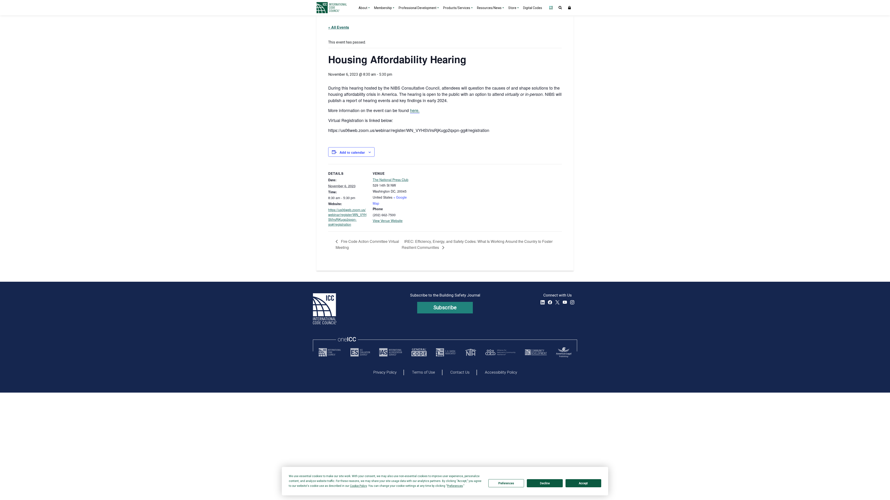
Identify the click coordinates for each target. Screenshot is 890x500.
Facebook (550, 302)
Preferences (506, 483)
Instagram (572, 302)
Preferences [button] (455, 486)
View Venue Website (388, 220)
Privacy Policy (385, 372)
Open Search (560, 7)
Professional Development (417, 8)
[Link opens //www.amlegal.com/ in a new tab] (563, 352)
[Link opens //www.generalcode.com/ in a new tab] (419, 352)
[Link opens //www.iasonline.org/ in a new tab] (390, 352)
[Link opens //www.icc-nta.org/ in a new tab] (470, 352)
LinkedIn (542, 302)
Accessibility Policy (501, 372)
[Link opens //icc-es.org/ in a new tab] (360, 352)
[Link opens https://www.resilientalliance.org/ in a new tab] (500, 352)
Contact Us (460, 372)
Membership (383, 8)
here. (415, 110)
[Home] (334, 7)
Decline (545, 483)
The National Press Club (390, 179)
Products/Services (456, 8)
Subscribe (445, 307)
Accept (583, 483)
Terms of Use (423, 372)
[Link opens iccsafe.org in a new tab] (330, 352)
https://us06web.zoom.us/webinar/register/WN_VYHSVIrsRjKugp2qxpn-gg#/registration (347, 217)
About (363, 8)
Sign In (569, 7)
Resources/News (489, 8)
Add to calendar (352, 152)
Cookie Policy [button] (358, 486)
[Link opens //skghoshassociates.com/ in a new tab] (446, 352)
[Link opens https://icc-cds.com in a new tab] (536, 352)
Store (512, 8)
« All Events (338, 27)
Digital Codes (532, 8)
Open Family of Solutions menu (551, 7)
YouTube (565, 302)
